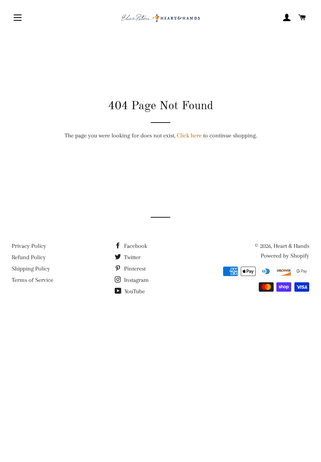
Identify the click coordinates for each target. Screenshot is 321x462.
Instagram (136, 279)
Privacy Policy (29, 245)
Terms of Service (32, 279)
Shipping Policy (31, 268)
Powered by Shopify (285, 255)
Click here (189, 135)
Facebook (135, 245)
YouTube (134, 291)
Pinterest (134, 268)
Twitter (132, 257)
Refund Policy (29, 257)
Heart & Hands (291, 245)
